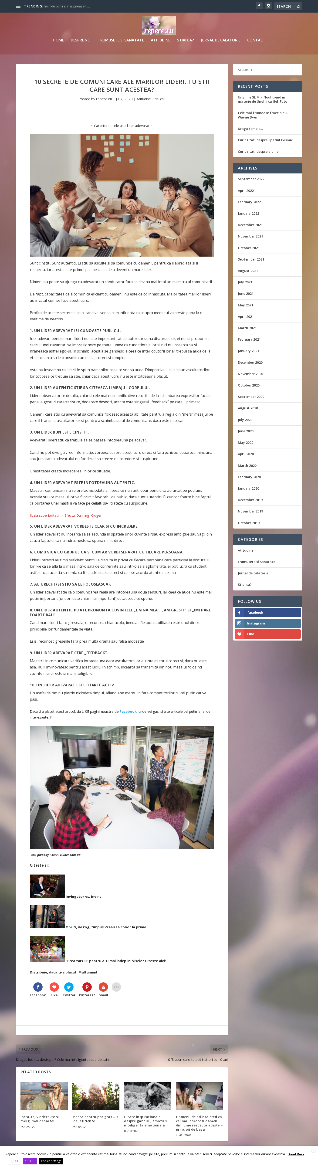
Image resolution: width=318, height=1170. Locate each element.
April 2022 (246, 190)
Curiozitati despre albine (258, 151)
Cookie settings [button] (51, 1161)
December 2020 (250, 362)
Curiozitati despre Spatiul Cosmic (265, 140)
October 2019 (249, 523)
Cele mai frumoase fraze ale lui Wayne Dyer (263, 115)
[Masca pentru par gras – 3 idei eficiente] (96, 1096)
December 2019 (250, 500)
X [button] (314, 1150)
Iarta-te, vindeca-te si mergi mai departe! (39, 1119)
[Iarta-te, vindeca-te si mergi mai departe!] (44, 1096)
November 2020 (250, 374)
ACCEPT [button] (30, 1161)
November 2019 (250, 511)
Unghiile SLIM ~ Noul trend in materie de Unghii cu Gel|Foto (262, 99)
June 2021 (246, 293)
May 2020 (245, 442)
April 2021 (246, 316)
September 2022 (251, 179)
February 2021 (249, 339)
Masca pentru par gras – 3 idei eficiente (95, 1119)
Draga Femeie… (250, 128)
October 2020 (249, 385)
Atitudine (160, 40)
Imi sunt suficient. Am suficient (67, 6)
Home (58, 40)
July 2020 (245, 419)
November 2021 (250, 236)
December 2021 (250, 225)
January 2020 (248, 488)
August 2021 (248, 270)
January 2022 (248, 213)
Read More (296, 1154)
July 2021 (245, 282)
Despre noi (81, 40)
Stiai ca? (185, 40)
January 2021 (248, 351)
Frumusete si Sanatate (121, 40)
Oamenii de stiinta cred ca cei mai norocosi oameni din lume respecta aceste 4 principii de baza (199, 1123)
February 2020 (249, 477)
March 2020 (247, 465)
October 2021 (249, 248)
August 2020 (248, 408)
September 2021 (251, 259)
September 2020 (251, 396)
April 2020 (246, 454)
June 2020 (246, 431)
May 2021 (245, 305)
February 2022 (249, 202)
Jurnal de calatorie (220, 40)
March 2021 (247, 328)
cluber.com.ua (70, 855)
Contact (256, 40)
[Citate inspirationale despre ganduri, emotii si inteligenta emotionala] (147, 1096)
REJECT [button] (14, 1161)
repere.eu (104, 98)
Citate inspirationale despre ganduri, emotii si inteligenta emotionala (146, 1121)
